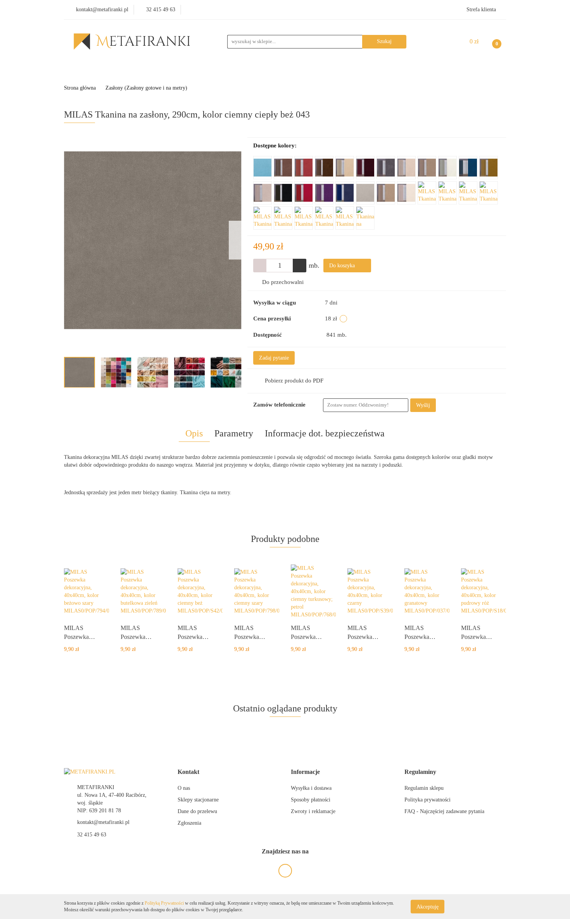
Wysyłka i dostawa (311, 788)
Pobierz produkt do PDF (294, 380)
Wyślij (423, 405)
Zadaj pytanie (274, 358)
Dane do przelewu (197, 811)
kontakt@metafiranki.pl (103, 822)
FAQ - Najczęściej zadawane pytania (444, 811)
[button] (188, 772)
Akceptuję (427, 906)
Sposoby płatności (310, 800)
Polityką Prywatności (164, 903)
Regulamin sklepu (424, 788)
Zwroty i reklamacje (313, 811)
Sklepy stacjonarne (198, 800)
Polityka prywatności (427, 800)
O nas (184, 788)
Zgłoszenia (189, 823)
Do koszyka (342, 265)
